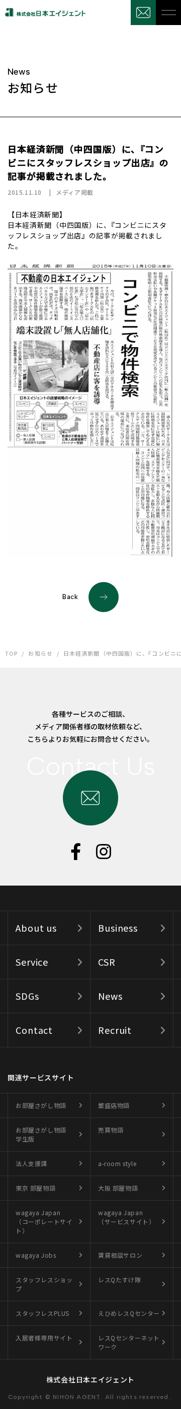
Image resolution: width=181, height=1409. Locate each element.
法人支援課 (31, 1163)
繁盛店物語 (114, 1105)
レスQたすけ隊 (119, 1279)
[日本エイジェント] (42, 12)
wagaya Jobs (36, 1255)
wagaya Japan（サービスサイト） (126, 1217)
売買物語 (110, 1129)
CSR (107, 961)
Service (32, 961)
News (110, 995)
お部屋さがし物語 (41, 1105)
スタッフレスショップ (44, 1284)
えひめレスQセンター (129, 1313)
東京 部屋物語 (35, 1188)
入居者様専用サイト (44, 1337)
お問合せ (143, 12)
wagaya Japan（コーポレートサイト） (44, 1221)
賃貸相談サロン (120, 1255)
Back (70, 597)
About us (36, 927)
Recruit (115, 1029)
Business (118, 927)
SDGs (27, 995)
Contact (34, 1029)
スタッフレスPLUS (42, 1313)
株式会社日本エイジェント (90, 1379)
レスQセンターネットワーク (129, 1342)
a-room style (117, 1163)
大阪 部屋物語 (118, 1188)
